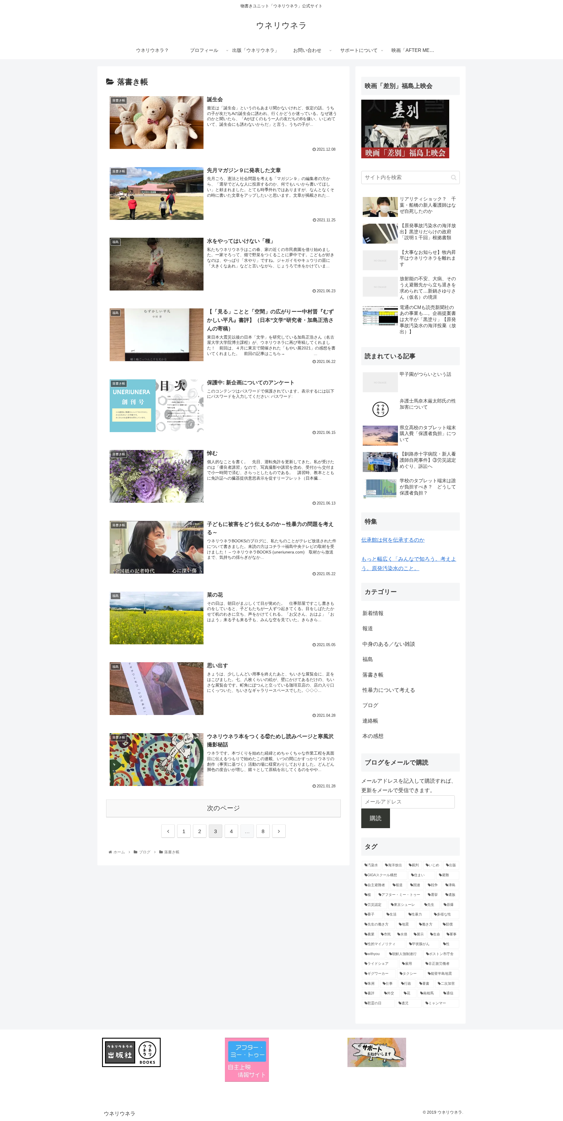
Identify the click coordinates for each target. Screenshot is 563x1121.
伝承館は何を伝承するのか (393, 540)
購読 (375, 818)
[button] (454, 177)
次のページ (223, 808)
